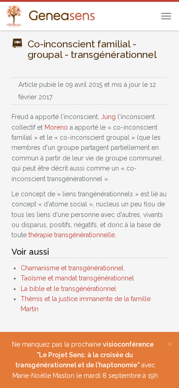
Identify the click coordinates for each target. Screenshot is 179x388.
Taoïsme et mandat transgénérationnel (77, 278)
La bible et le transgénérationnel (68, 288)
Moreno (56, 127)
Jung (108, 116)
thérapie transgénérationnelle (71, 235)
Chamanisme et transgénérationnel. (73, 268)
